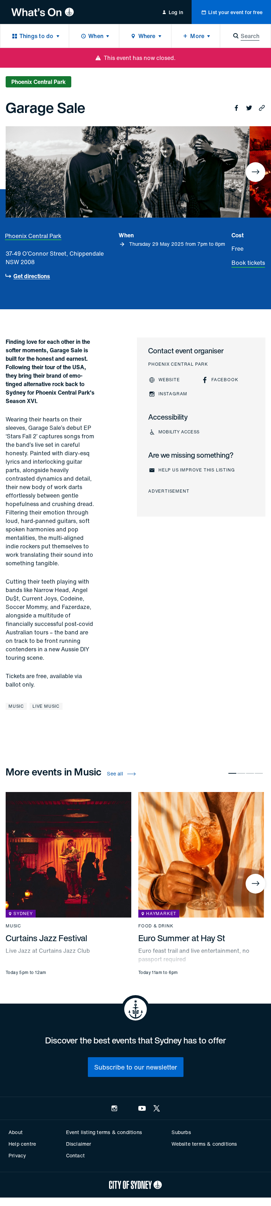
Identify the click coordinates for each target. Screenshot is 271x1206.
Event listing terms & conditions (104, 1132)
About (15, 1132)
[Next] (255, 172)
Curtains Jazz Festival (46, 938)
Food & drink (156, 926)
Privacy (17, 1155)
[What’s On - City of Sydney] (42, 12)
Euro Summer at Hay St (181, 938)
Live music (46, 706)
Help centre (22, 1143)
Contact (75, 1155)
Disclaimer (78, 1143)
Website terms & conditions (204, 1143)
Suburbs (181, 1132)
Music (16, 706)
